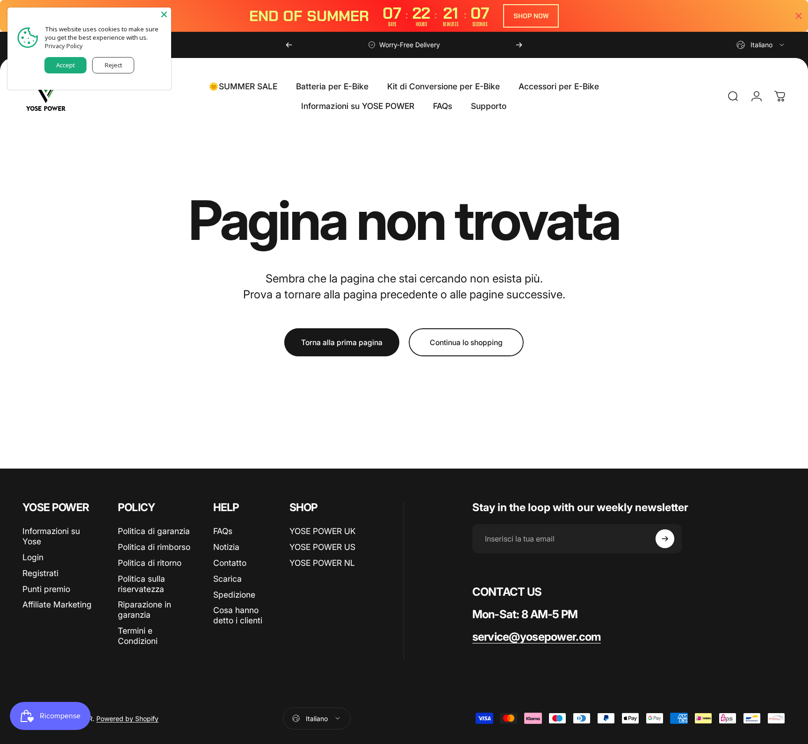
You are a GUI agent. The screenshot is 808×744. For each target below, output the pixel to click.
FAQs (222, 531)
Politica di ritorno (149, 563)
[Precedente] (289, 45)
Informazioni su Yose (51, 536)
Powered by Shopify (127, 718)
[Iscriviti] (665, 538)
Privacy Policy (64, 46)
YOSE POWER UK (322, 531)
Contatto (229, 563)
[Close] (164, 14)
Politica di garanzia (154, 531)
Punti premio (46, 589)
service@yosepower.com (536, 636)
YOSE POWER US (322, 547)
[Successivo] (519, 45)
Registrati (40, 573)
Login (32, 557)
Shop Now (530, 16)
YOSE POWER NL (322, 563)
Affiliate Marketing (57, 604)
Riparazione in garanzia (144, 610)
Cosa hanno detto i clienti (237, 615)
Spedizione (234, 595)
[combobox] (761, 45)
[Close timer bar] (798, 16)
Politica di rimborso (154, 547)
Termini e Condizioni (138, 636)
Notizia (226, 547)
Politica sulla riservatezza (141, 584)
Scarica (227, 579)
